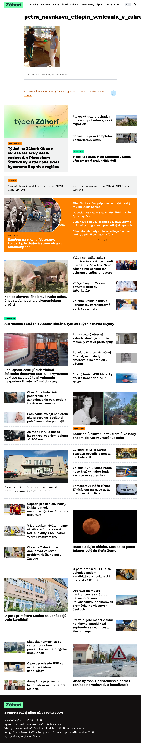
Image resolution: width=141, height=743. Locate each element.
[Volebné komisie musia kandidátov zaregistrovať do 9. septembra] (126, 304)
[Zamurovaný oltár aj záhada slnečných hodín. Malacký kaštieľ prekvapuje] (126, 338)
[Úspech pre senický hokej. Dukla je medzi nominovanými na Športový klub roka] (14, 509)
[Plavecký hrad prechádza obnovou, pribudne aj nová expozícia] (126, 120)
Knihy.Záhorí (60, 4)
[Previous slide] (98, 240)
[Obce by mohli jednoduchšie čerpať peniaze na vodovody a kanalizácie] (105, 660)
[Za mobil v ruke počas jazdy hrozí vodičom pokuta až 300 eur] (14, 435)
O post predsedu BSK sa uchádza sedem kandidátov (45, 667)
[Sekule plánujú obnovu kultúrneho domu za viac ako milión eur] (36, 466)
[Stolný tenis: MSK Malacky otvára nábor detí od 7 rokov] (126, 378)
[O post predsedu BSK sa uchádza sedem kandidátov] (14, 667)
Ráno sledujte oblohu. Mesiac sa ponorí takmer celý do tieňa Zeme (104, 549)
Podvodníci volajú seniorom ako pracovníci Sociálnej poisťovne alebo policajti (47, 417)
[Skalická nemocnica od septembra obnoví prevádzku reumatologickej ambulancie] (14, 647)
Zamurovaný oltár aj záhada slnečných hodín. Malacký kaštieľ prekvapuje (93, 338)
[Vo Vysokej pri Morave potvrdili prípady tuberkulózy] (126, 286)
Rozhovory (88, 4)
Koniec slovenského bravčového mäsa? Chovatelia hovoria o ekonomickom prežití (36, 300)
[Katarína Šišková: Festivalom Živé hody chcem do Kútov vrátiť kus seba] (105, 408)
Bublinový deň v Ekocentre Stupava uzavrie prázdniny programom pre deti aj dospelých (102, 223)
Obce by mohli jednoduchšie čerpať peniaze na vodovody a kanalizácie (101, 683)
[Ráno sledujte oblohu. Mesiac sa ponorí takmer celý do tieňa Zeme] (105, 526)
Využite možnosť (23, 724)
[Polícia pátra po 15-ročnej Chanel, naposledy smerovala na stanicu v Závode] (126, 358)
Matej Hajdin (48, 75)
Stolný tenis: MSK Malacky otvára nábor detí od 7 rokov (92, 377)
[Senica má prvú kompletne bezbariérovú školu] (126, 138)
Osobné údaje (54, 724)
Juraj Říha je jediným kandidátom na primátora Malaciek (46, 685)
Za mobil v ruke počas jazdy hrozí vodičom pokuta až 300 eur (47, 435)
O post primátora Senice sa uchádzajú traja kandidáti (35, 618)
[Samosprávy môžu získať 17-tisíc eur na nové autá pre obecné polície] (126, 489)
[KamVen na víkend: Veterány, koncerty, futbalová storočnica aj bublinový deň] (36, 215)
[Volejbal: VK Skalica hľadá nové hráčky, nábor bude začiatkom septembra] (126, 471)
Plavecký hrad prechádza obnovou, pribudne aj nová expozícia (92, 120)
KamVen (46, 4)
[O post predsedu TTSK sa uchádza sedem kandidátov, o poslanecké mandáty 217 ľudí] (126, 574)
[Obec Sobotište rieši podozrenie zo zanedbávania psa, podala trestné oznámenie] (14, 397)
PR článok (78, 152)
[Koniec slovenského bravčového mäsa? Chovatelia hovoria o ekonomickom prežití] (36, 276)
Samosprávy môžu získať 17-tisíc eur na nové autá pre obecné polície (91, 489)
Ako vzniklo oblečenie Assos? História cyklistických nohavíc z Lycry (59, 324)
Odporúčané (15, 143)
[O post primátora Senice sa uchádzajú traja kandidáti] (36, 595)
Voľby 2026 (112, 4)
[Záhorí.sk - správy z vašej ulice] (13, 5)
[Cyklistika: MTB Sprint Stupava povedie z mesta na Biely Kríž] (126, 453)
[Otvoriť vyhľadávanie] (135, 4)
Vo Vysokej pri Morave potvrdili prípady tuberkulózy (89, 286)
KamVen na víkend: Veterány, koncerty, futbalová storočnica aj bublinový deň (35, 243)
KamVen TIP (13, 236)
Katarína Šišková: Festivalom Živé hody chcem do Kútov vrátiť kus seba (104, 436)
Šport (100, 4)
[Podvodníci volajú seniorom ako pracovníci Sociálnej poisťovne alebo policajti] (14, 417)
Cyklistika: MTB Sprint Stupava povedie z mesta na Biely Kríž (92, 453)
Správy (34, 4)
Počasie (74, 4)
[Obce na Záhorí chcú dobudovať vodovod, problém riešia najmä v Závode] (14, 552)
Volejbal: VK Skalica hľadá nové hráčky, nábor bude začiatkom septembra (92, 471)
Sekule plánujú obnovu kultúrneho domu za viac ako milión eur (32, 489)
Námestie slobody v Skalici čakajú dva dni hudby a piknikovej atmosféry (101, 232)
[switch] (128, 4)
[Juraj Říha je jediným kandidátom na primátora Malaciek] (14, 685)
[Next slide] (110, 240)
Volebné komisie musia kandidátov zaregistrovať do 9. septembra (91, 304)
